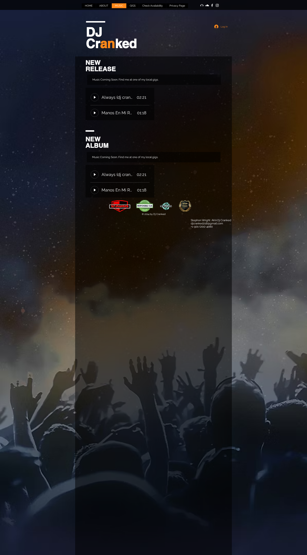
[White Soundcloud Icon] (207, 5)
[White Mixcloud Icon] (202, 5)
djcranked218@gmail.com (207, 223)
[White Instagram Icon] (217, 5)
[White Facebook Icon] (212, 5)
